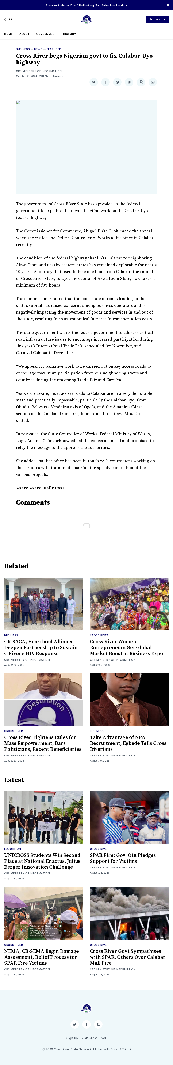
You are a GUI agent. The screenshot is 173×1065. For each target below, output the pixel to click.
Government (46, 34)
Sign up (72, 1038)
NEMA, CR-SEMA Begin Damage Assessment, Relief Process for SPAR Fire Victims (41, 957)
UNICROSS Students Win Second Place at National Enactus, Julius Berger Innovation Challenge (42, 861)
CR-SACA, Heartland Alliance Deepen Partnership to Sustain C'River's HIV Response (41, 648)
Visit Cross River (94, 1038)
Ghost (115, 1049)
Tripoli (126, 1049)
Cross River (99, 635)
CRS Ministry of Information (39, 71)
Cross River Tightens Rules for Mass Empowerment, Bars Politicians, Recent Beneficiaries (42, 743)
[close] (168, 5)
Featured (54, 49)
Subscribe (157, 19)
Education (12, 849)
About (24, 34)
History (69, 34)
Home (8, 34)
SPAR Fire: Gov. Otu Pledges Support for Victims (123, 858)
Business (23, 49)
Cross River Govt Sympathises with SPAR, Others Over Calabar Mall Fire (128, 957)
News (38, 49)
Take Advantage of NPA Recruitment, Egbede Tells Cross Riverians (128, 743)
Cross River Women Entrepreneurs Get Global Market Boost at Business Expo (126, 648)
